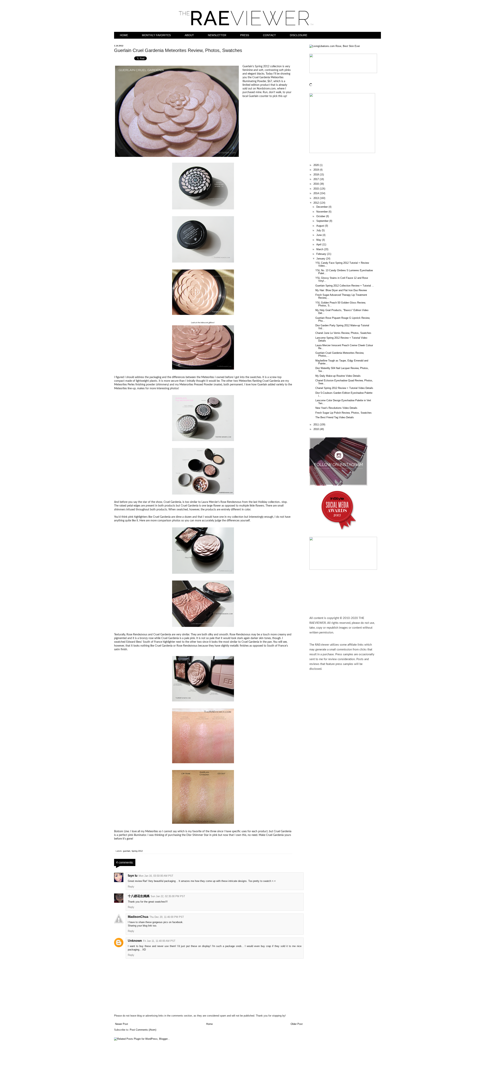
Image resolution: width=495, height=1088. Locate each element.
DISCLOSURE (298, 35)
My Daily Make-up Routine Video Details (338, 376)
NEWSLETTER (217, 35)
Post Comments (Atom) (143, 1029)
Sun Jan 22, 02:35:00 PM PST (168, 896)
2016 (316, 184)
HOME (124, 35)
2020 (316, 165)
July (319, 230)
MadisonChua (138, 916)
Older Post (297, 1024)
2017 (316, 179)
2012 (316, 202)
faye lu (132, 875)
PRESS (244, 35)
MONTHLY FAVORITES (156, 35)
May (319, 240)
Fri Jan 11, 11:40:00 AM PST (159, 941)
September (322, 221)
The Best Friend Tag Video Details (334, 417)
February (321, 254)
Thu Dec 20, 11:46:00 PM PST (166, 917)
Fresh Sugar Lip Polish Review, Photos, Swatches (343, 412)
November (322, 211)
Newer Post (121, 1024)
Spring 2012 (137, 851)
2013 (316, 198)
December (322, 207)
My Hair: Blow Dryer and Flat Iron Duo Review (341, 290)
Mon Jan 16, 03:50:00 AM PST (156, 876)
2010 (316, 429)
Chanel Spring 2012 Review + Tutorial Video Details (344, 388)
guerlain (126, 851)
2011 (316, 424)
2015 (316, 188)
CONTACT (269, 35)
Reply (131, 886)
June (319, 235)
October (321, 216)
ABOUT (189, 35)
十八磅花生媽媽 (138, 896)
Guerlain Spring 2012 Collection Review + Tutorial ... (344, 285)
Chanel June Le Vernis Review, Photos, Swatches (343, 333)
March (320, 249)
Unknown (135, 940)
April (319, 244)
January (321, 258)
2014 (316, 193)
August (320, 225)
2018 (316, 174)
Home (209, 1024)
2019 (316, 169)
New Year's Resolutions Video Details (336, 408)
